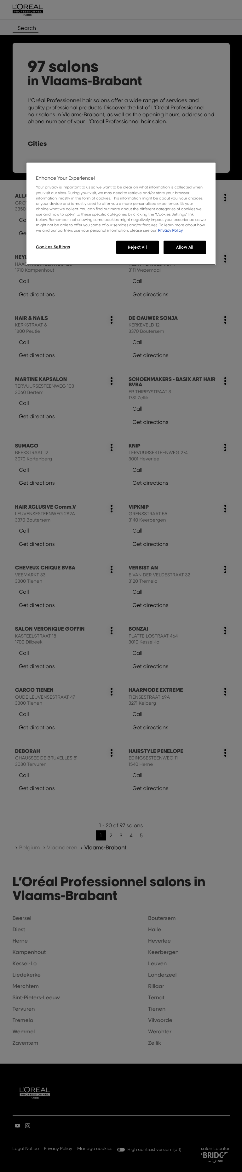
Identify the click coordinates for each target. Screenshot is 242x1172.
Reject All (137, 247)
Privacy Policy (170, 230)
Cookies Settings (53, 247)
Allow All (184, 247)
